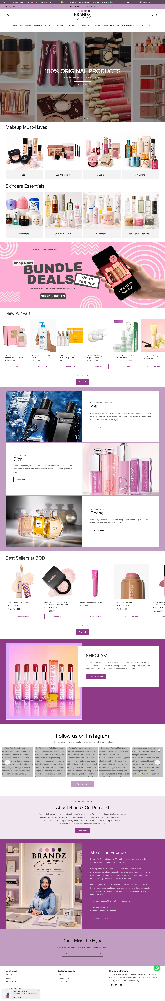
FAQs (59, 974)
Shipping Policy (63, 978)
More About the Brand (103, 918)
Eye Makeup (62, 175)
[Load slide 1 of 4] (77, 119)
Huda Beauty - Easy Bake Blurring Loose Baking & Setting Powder (57, 603)
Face (23, 175)
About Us (9, 974)
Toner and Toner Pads (139, 233)
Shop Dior (21, 480)
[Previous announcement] (52, 6)
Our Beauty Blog (12, 991)
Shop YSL (98, 427)
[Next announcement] (112, 6)
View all (82, 382)
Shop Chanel (99, 530)
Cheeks (100, 175)
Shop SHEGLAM (96, 676)
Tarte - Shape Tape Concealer (19, 602)
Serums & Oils (62, 233)
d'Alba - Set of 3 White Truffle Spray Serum (68, 357)
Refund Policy (62, 981)
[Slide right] (87, 375)
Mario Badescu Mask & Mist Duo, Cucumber (125, 357)
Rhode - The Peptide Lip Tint (91, 602)
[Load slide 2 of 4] (80, 119)
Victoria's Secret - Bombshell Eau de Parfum (13, 357)
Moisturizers (23, 233)
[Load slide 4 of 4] (87, 119)
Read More (82, 830)
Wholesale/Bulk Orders (14, 988)
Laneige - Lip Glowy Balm (152, 356)
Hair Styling (139, 175)
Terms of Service (12, 985)
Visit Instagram (82, 784)
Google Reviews (12, 995)
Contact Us (10, 978)
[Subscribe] (100, 954)
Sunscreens (100, 233)
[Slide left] (77, 375)
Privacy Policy (11, 981)
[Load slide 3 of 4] (84, 119)
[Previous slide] (71, 118)
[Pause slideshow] (93, 118)
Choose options (153, 367)
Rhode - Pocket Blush (125, 602)
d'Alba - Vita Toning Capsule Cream (94, 357)
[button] (8, 15)
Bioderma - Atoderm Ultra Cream (41, 357)
